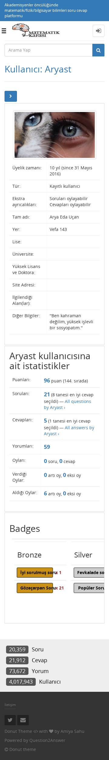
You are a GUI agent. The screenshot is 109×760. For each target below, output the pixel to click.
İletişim (10, 704)
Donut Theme (18, 731)
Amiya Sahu (72, 731)
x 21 (59, 588)
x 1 (58, 572)
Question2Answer (47, 740)
